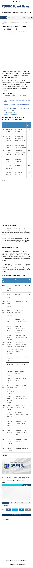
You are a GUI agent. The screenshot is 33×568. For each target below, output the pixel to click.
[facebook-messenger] (16, 2)
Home (3, 22)
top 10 (28, 502)
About (11, 560)
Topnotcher (7, 22)
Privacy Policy (17, 560)
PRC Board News (21, 564)
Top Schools (23, 12)
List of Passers (7, 12)
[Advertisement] (16, 52)
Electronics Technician (19, 502)
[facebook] (13, 2)
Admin (3, 32)
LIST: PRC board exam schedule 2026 (16, 17)
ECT (11, 502)
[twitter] (19, 2)
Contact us (24, 560)
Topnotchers (15, 12)
